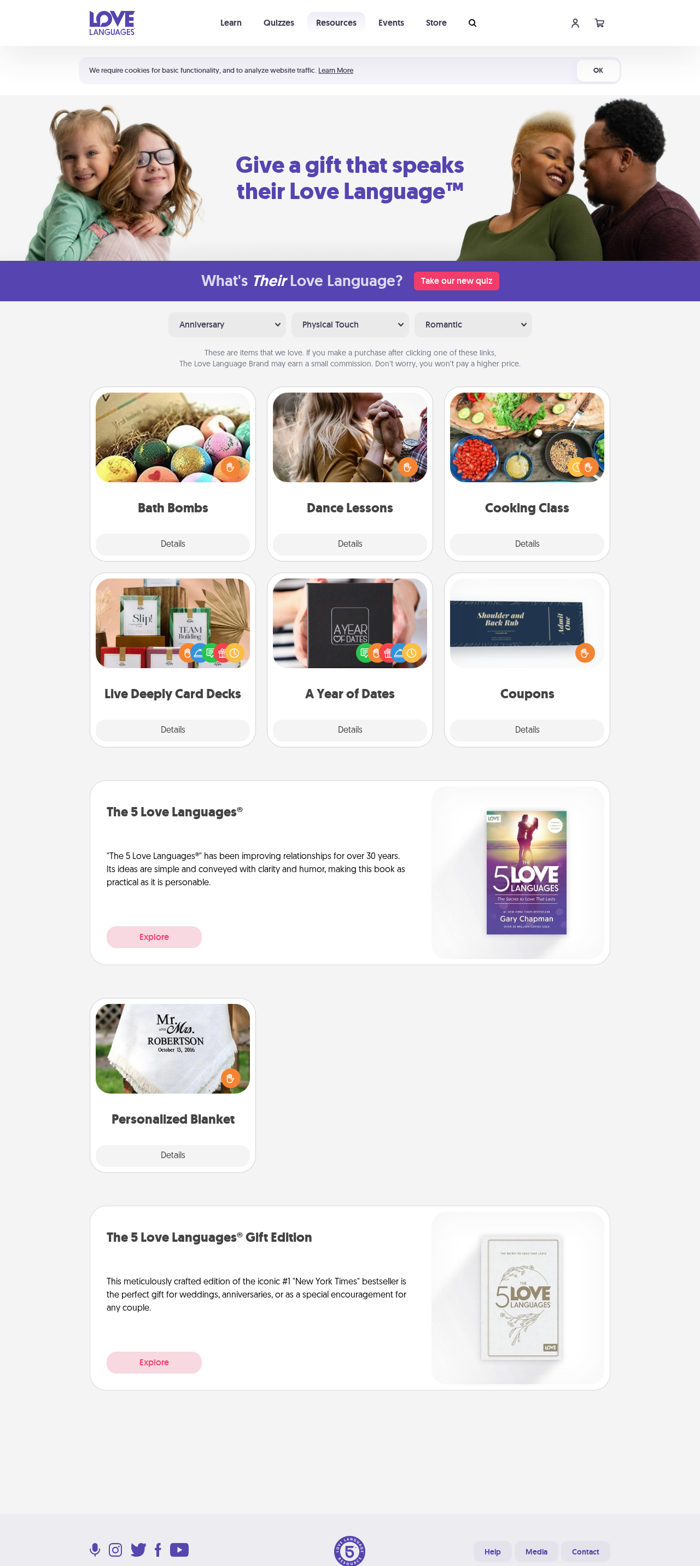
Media (536, 1552)
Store (436, 22)
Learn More (335, 70)
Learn (231, 22)
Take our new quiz (456, 281)
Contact (585, 1552)
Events (391, 22)
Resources (336, 22)
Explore (154, 937)
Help (493, 1552)
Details (173, 544)
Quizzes (279, 22)
